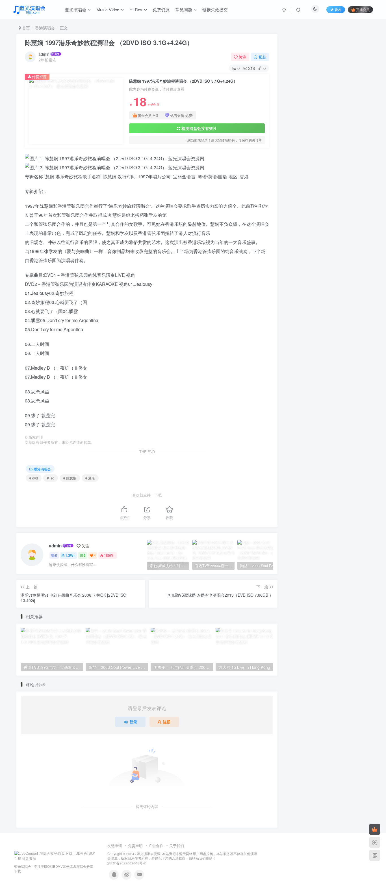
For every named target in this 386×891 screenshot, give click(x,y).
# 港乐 (90, 478)
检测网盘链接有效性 (199, 128)
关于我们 (176, 845)
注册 (167, 722)
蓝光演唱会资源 (149, 853)
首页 (25, 28)
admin (43, 54)
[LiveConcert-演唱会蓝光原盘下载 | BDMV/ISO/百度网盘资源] (55, 855)
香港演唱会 (45, 28)
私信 (262, 57)
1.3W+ (70, 555)
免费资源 (161, 9)
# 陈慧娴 (69, 478)
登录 (133, 722)
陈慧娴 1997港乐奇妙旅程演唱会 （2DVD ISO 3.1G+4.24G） (109, 42)
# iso (50, 478)
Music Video (107, 9)
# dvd (33, 478)
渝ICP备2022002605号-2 (126, 863)
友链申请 (114, 845)
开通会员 (363, 9)
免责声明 (135, 845)
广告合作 (156, 845)
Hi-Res (135, 9)
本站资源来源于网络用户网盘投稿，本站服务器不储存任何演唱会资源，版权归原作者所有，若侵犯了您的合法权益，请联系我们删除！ (182, 856)
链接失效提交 (215, 9)
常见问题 (183, 9)
